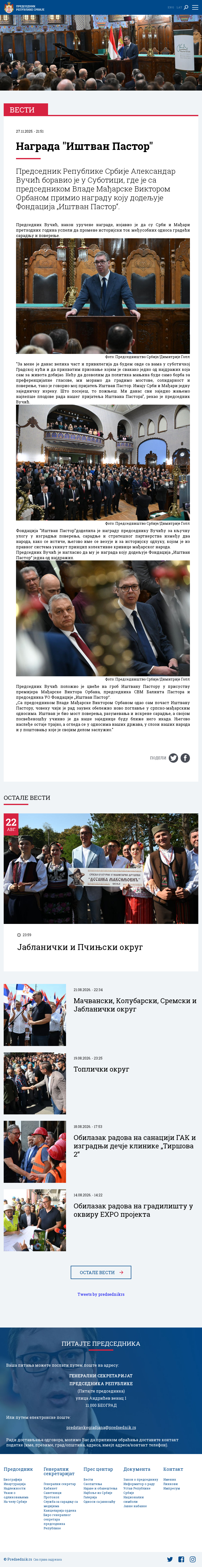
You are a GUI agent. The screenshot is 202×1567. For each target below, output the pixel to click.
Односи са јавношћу (99, 1502)
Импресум (171, 1488)
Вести (88, 1479)
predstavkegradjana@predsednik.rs (101, 1427)
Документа (136, 1469)
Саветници (53, 1493)
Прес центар (98, 1469)
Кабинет (50, 1488)
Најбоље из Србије (98, 1493)
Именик (169, 1479)
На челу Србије (15, 1502)
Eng (171, 7)
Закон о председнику (140, 1479)
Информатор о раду (139, 1484)
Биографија (13, 1479)
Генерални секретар (60, 1484)
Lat (179, 7)
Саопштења (93, 1484)
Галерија (90, 1497)
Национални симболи (133, 1499)
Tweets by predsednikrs (101, 1294)
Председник (18, 1469)
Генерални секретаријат (59, 1471)
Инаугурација (15, 1484)
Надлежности (15, 1488)
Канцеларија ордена (60, 1510)
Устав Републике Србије (137, 1490)
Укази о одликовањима (16, 1495)
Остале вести (97, 1272)
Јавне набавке (135, 1506)
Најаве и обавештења (100, 1488)
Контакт (173, 1469)
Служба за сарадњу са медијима (61, 1504)
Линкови (170, 1484)
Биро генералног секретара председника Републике (57, 1521)
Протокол (51, 1497)
